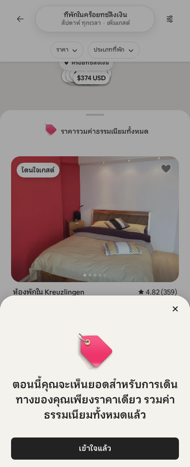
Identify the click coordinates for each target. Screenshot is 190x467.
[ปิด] (175, 309)
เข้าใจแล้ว (95, 448)
